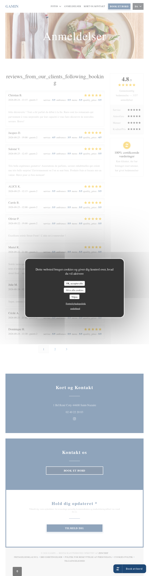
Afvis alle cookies (74, 290)
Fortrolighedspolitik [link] (76, 303)
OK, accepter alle (74, 283)
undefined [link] (75, 308)
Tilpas (74, 296)
